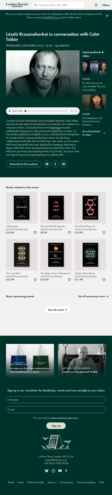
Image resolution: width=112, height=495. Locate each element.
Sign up (56, 425)
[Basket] (96, 5)
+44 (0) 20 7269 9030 (56, 463)
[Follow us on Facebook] (66, 470)
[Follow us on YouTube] (60, 470)
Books (11, 482)
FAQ (101, 482)
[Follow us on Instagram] (53, 470)
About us (52, 482)
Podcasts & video (35, 482)
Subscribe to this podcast (23, 164)
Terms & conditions (86, 482)
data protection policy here (64, 417)
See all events (56, 309)
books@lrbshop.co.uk (53, 17)
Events (20, 482)
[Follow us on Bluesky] (46, 470)
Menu (106, 5)
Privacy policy (67, 482)
